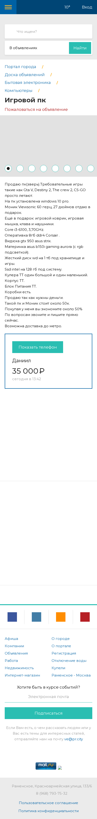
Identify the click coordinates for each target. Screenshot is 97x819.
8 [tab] (90, 168)
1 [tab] (8, 168)
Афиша (11, 638)
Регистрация (64, 653)
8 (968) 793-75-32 (51, 793)
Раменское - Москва (71, 675)
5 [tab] (55, 168)
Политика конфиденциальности (48, 811)
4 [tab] (43, 168)
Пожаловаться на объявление (36, 109)
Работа (11, 660)
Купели (58, 668)
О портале (61, 646)
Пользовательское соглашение (48, 803)
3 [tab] (31, 168)
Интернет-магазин (22, 675)
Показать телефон (38, 347)
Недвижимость (19, 668)
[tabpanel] (48, 146)
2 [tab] (20, 168)
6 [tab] (67, 168)
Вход (87, 7)
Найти (80, 48)
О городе (61, 638)
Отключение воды (69, 660)
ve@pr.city (73, 739)
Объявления (16, 653)
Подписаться (49, 713)
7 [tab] (78, 168)
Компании (14, 646)
